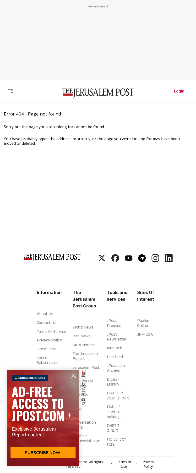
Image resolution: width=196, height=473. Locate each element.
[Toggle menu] (10, 91)
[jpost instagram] (155, 260)
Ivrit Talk (114, 348)
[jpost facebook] (115, 260)
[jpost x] (102, 260)
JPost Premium (114, 323)
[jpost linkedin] (169, 260)
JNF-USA (145, 334)
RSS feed (115, 356)
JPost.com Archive (116, 368)
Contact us (46, 322)
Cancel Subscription (48, 360)
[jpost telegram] (142, 260)
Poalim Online (143, 323)
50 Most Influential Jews (87, 438)
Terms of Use (124, 464)
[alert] (43, 418)
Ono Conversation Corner (84, 422)
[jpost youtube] (128, 260)
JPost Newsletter (116, 337)
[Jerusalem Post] (98, 93)
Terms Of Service (51, 331)
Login (179, 91)
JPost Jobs (46, 348)
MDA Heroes (84, 344)
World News (83, 327)
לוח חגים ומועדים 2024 (119, 395)
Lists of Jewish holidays (114, 411)
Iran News (81, 336)
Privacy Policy (49, 340)
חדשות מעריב (113, 428)
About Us (45, 313)
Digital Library (113, 382)
